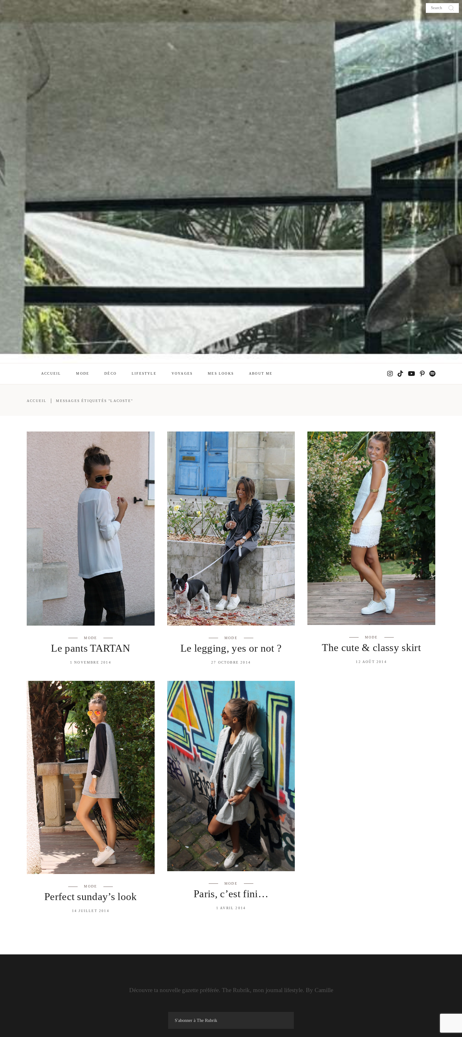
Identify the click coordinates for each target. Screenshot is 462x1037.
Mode (90, 638)
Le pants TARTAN (90, 648)
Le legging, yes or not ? (231, 648)
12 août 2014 (371, 662)
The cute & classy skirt (371, 647)
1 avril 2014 (231, 908)
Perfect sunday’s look (90, 896)
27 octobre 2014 (231, 662)
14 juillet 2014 (90, 911)
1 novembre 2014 (90, 662)
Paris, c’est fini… (231, 893)
